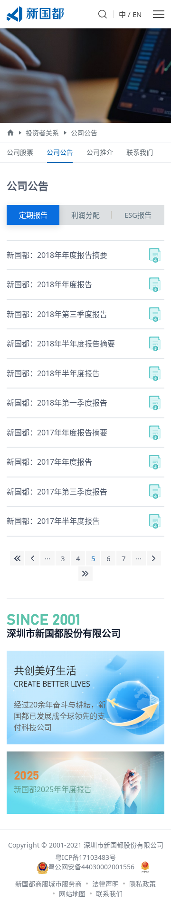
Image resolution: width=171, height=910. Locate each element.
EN (137, 14)
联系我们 (139, 152)
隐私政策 (142, 883)
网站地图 (72, 893)
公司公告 (84, 132)
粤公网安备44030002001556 (91, 866)
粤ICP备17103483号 (85, 857)
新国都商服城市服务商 (48, 883)
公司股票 (20, 152)
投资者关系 (42, 132)
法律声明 (105, 883)
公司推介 (99, 152)
